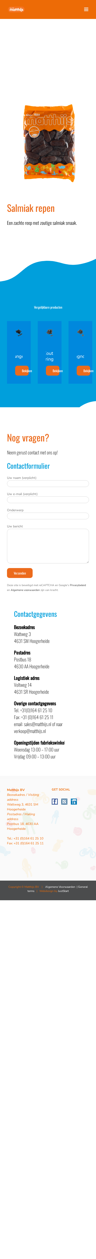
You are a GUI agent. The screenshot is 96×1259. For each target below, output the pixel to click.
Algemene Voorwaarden (60, 887)
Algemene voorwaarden (25, 590)
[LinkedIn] (74, 802)
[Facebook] (55, 802)
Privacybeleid (78, 585)
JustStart (63, 891)
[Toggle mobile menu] (86, 9)
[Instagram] (64, 802)
